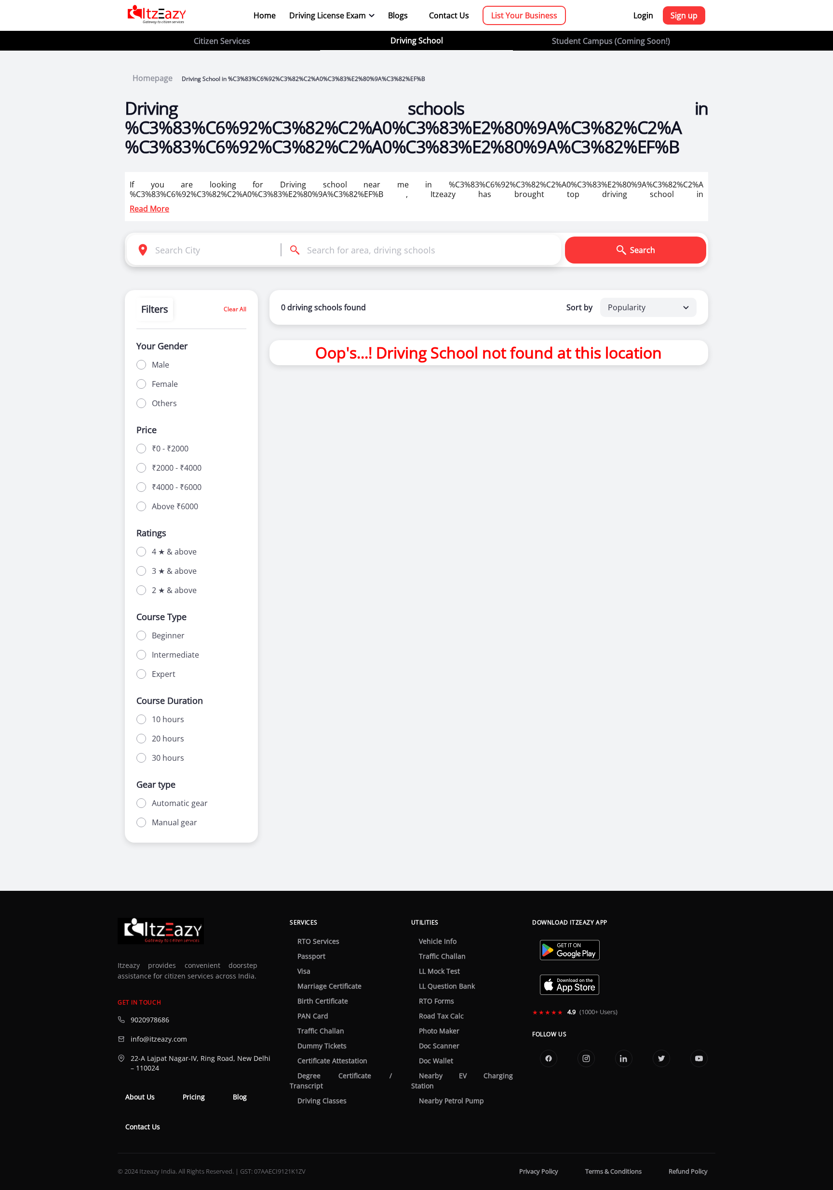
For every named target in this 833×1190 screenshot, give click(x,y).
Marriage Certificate (329, 986)
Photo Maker (439, 1031)
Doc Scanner (439, 1046)
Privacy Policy (538, 1171)
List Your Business (524, 15)
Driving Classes (322, 1101)
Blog (240, 1097)
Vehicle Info (438, 941)
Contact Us (449, 15)
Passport (311, 956)
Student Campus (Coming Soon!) (611, 41)
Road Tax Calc (441, 1016)
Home (265, 15)
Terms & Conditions (613, 1171)
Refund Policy (688, 1171)
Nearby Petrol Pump (451, 1101)
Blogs (398, 15)
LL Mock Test (439, 971)
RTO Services (318, 941)
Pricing (194, 1097)
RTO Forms (436, 1001)
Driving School (416, 40)
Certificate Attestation (332, 1061)
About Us (140, 1097)
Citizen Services (222, 41)
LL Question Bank (447, 986)
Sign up (684, 15)
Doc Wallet (436, 1061)
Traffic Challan (320, 1031)
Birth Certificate (322, 1001)
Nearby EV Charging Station (462, 1080)
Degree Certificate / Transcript (340, 1080)
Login (643, 15)
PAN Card (312, 1016)
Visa (303, 971)
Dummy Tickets (322, 1046)
